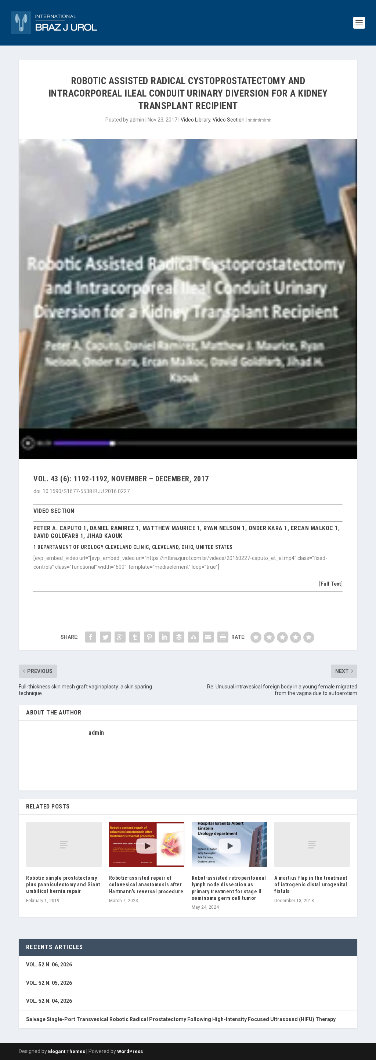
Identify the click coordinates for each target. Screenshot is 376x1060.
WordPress (130, 1051)
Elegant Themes (66, 1051)
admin (137, 120)
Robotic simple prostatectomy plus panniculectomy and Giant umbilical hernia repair (63, 884)
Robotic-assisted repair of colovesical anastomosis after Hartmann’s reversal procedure (146, 884)
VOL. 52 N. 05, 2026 (49, 983)
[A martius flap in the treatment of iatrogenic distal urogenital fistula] (312, 844)
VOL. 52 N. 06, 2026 (49, 964)
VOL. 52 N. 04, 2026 (49, 1001)
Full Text (331, 584)
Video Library (195, 120)
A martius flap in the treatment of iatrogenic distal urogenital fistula (310, 884)
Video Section (229, 120)
